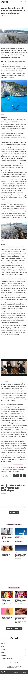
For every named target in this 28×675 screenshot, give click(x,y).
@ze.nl (5, 471)
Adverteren (18, 666)
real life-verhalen (18, 464)
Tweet (17, 475)
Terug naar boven (13, 628)
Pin (21, 475)
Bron (2, 114)
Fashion (3, 649)
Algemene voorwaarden (12, 667)
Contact (19, 667)
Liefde (2, 652)
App (24, 475)
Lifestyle (4, 15)
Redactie (9, 666)
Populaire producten (6, 658)
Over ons (13, 666)
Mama (3, 643)
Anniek (19, 15)
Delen (14, 475)
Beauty (3, 646)
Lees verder (14, 513)
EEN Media (24, 672)
